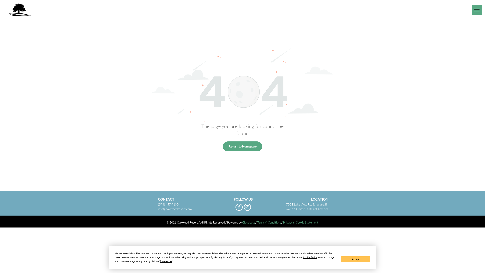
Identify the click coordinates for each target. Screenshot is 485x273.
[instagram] (247, 208)
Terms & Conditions (269, 222)
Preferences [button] (166, 261)
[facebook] (239, 208)
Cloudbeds (248, 222)
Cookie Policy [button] (310, 257)
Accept (355, 259)
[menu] (477, 10)
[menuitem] (346, 9)
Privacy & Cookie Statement (300, 222)
